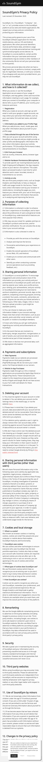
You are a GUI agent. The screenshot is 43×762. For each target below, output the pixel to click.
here (10, 404)
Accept (14, 756)
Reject (22, 756)
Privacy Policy (31, 756)
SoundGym (13, 3)
